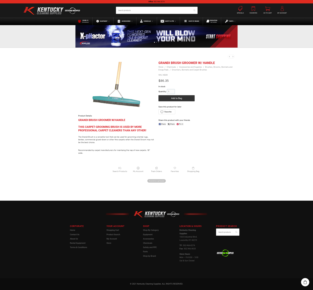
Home (72, 230)
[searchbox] (156, 10)
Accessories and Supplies (190, 67)
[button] (166, 111)
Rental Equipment (77, 243)
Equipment (103, 21)
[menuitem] (229, 56)
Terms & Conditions (78, 247)
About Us (74, 239)
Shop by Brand (194, 21)
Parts (231, 21)
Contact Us (74, 234)
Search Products (120, 171)
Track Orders (156, 171)
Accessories (126, 21)
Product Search (113, 234)
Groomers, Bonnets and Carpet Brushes (189, 70)
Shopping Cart (112, 230)
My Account (138, 171)
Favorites (175, 171)
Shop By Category (151, 230)
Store (160, 67)
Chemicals (147, 21)
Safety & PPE (169, 21)
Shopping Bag (193, 171)
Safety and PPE (150, 247)
